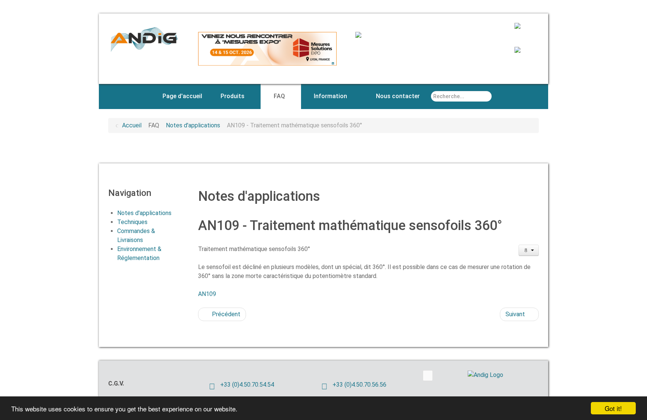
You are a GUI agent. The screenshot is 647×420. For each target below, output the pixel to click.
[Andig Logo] (496, 375)
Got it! (613, 408)
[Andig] (143, 38)
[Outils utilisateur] (529, 250)
